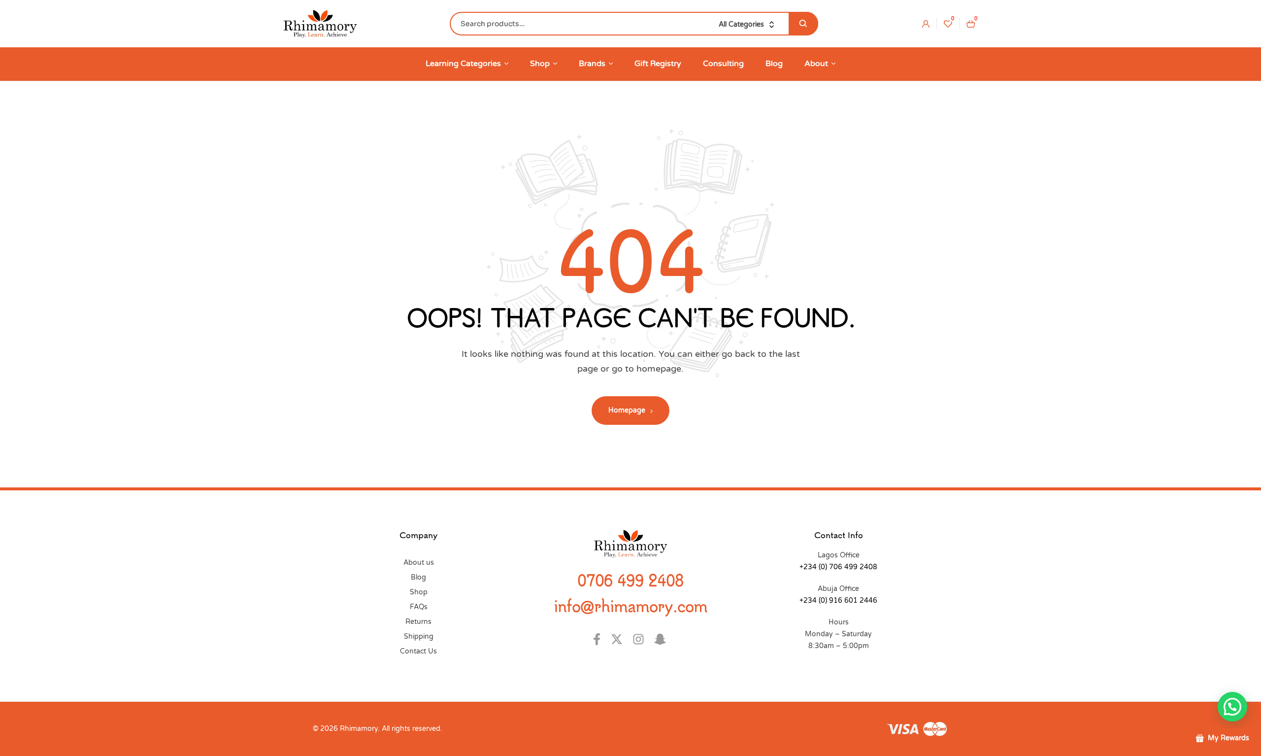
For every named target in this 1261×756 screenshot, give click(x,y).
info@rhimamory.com (630, 606)
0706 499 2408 (630, 580)
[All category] (749, 24)
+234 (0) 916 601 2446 (838, 600)
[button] (1232, 707)
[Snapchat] (662, 639)
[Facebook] (597, 639)
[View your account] (925, 24)
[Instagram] (641, 639)
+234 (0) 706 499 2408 (838, 567)
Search (803, 23)
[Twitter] (619, 639)
